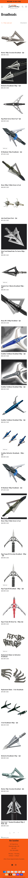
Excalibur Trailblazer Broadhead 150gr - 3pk (13, 387)
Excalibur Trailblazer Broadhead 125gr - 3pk (13, 420)
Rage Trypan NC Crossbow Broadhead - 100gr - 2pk (13, 554)
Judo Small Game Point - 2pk (9, 218)
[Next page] (18, 832)
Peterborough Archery (11, 877)
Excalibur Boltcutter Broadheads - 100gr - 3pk (13, 453)
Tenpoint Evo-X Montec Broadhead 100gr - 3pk (13, 286)
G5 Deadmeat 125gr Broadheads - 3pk (11, 152)
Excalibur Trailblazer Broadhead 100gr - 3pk (13, 354)
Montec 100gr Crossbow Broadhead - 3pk (12, 52)
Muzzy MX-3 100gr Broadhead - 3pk (11, 320)
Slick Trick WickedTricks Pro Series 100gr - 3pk (13, 252)
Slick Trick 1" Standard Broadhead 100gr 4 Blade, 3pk (13, 822)
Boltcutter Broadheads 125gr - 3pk (11, 756)
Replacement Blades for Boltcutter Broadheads (11, 655)
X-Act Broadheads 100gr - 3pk (9, 722)
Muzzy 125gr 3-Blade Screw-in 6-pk (11, 521)
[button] (2, 6)
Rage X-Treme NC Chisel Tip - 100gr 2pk (12, 622)
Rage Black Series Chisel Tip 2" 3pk (11, 119)
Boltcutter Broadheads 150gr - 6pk (11, 85)
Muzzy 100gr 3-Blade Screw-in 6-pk (11, 185)
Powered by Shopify (20, 877)
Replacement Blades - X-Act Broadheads (12, 689)
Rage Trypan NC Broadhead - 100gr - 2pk (12, 588)
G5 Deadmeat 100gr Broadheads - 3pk (11, 488)
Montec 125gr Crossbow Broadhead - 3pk (12, 789)
